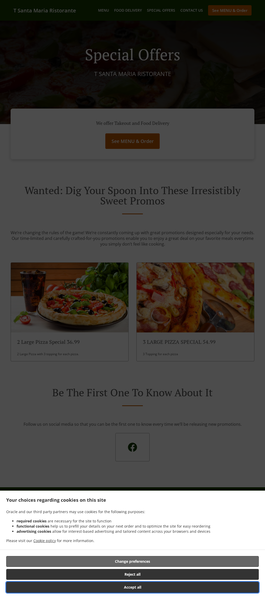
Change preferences (132, 561)
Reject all (132, 574)
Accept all (132, 587)
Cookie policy (44, 540)
